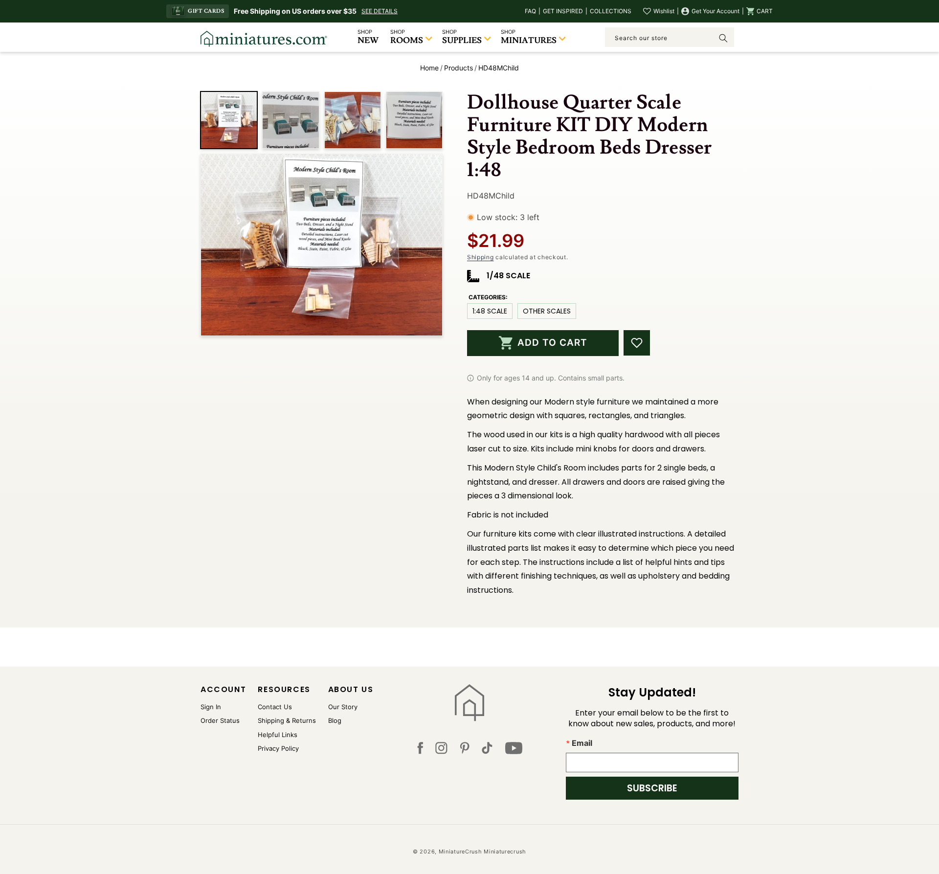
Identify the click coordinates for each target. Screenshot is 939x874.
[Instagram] (441, 750)
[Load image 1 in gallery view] (229, 119)
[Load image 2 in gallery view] (290, 119)
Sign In (211, 707)
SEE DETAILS (379, 11)
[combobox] (669, 37)
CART (765, 11)
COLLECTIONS (610, 11)
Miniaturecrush (505, 851)
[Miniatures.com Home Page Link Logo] (469, 702)
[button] (759, 11)
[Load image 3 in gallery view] (352, 119)
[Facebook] (420, 750)
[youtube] (513, 750)
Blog (334, 720)
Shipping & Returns (287, 720)
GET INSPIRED (563, 11)
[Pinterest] (465, 750)
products (458, 68)
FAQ (530, 11)
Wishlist (663, 11)
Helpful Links (277, 735)
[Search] (723, 38)
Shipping (480, 257)
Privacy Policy (278, 748)
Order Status (220, 720)
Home (429, 68)
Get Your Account (715, 11)
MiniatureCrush (460, 851)
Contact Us (275, 707)
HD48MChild (498, 68)
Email (582, 743)
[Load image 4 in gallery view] (414, 119)
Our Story (343, 707)
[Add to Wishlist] (637, 343)
